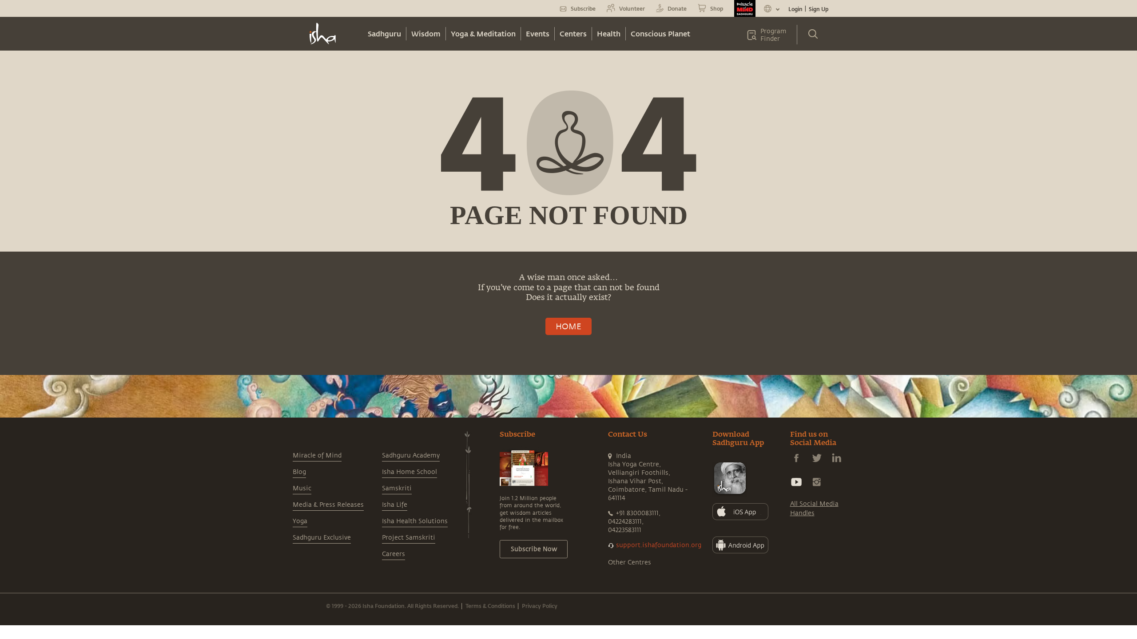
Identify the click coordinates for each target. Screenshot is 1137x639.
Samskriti (397, 488)
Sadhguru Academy (411, 455)
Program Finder (773, 35)
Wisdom (426, 33)
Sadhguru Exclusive (322, 537)
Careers (393, 554)
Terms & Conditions (490, 605)
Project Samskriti (408, 537)
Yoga (300, 521)
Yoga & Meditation (483, 33)
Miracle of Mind (317, 455)
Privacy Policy (539, 605)
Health (608, 33)
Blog (299, 472)
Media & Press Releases (328, 504)
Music (302, 488)
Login (795, 8)
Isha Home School (409, 472)
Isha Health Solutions (415, 521)
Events (537, 33)
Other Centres (629, 562)
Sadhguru (384, 33)
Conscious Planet (660, 33)
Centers (573, 33)
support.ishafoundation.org (658, 545)
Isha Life (394, 504)
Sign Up (818, 8)
